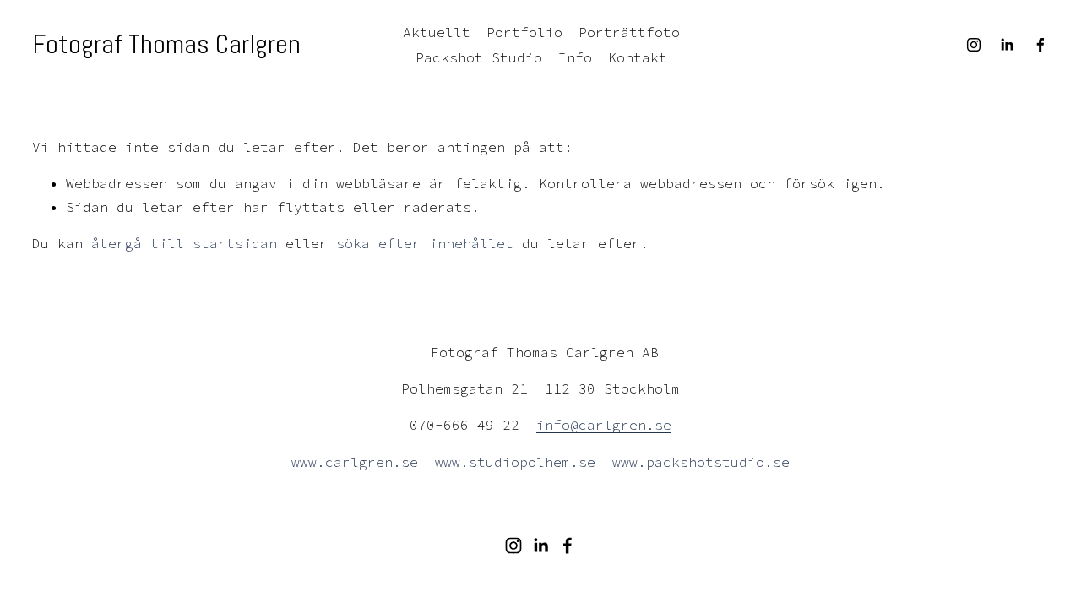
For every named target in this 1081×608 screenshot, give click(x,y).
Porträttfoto (629, 32)
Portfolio (524, 32)
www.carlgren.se (354, 461)
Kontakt (637, 57)
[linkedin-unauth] (1006, 44)
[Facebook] (1040, 44)
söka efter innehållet (424, 243)
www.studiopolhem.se (515, 461)
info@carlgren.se (603, 424)
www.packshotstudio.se (701, 461)
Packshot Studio (479, 57)
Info (575, 57)
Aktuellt (436, 32)
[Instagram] (973, 44)
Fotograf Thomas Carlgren (166, 44)
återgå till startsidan (184, 243)
